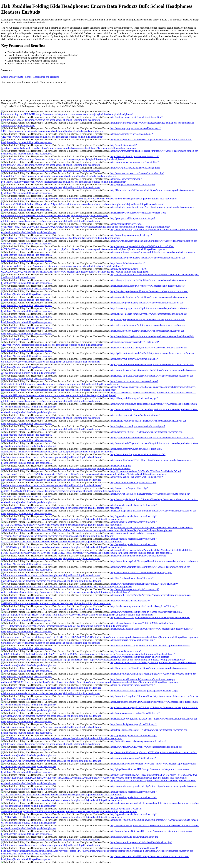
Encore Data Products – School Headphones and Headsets (30, 76)
